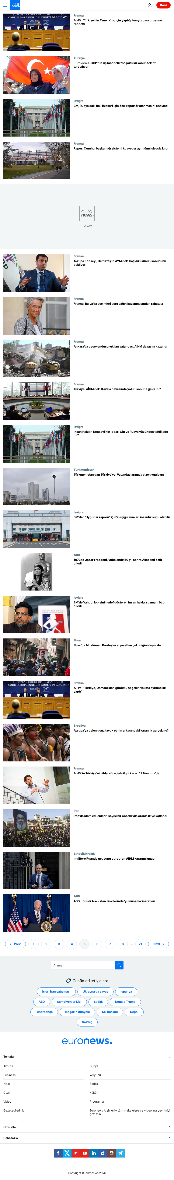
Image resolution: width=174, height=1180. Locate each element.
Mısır (77, 640)
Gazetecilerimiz (14, 1110)
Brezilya (80, 725)
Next (156, 943)
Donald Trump (125, 1001)
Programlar (97, 1101)
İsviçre (79, 100)
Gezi (6, 1092)
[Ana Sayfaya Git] (15, 5)
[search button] (119, 965)
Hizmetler (10, 1127)
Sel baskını (110, 1012)
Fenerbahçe (44, 1012)
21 (140, 943)
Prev (17, 943)
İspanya (126, 991)
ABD (77, 554)
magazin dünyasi (77, 1012)
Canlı (163, 5)
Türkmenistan (84, 469)
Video (7, 1101)
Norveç (87, 1022)
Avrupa (8, 1066)
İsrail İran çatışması (56, 991)
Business (9, 1075)
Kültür (94, 1092)
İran (76, 811)
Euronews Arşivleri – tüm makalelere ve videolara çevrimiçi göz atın (130, 1112)
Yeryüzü (95, 1075)
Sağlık (98, 1001)
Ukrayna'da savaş (95, 991)
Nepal (134, 1012)
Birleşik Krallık (84, 853)
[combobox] (87, 965)
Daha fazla (10, 1138)
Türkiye (79, 58)
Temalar (9, 1056)
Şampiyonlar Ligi (69, 1001)
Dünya (94, 1066)
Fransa (79, 15)
